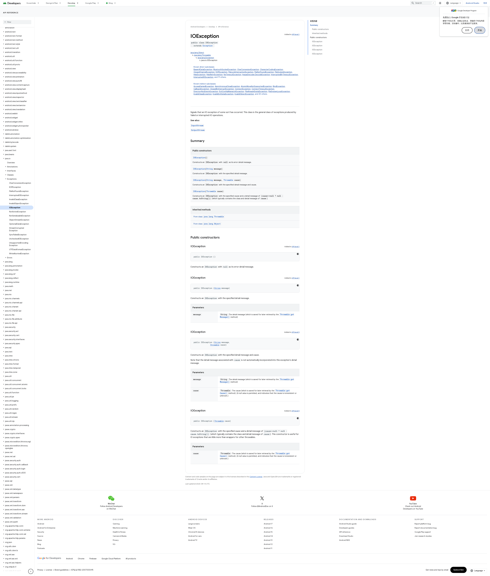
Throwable (228, 180)
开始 (480, 30)
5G (114, 544)
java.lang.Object (197, 52)
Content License (256, 477)
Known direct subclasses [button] (246, 72)
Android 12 (268, 544)
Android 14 (268, 536)
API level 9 (295, 332)
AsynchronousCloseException (227, 86)
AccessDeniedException (204, 86)
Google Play (90, 3)
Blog (111, 3)
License (49, 570)
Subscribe (458, 570)
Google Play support (423, 532)
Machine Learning (120, 528)
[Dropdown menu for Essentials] (39, 3)
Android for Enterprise (46, 528)
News (39, 540)
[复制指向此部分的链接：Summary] (207, 141)
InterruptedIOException (203, 77)
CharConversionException (248, 69)
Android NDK (344, 540)
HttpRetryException (214, 74)
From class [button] (209, 217)
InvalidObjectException (244, 94)
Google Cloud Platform (111, 558)
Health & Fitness (119, 532)
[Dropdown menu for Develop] (78, 3)
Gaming (116, 524)
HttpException (199, 74)
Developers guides (346, 528)
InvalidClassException (203, 94)
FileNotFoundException (264, 72)
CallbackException (201, 89)
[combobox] (423, 3)
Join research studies (423, 536)
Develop (71, 3)
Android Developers (198, 27)
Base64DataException (203, 69)
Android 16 (268, 528)
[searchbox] (17, 22)
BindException (279, 86)
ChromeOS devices (196, 532)
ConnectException (243, 89)
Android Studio (472, 3)
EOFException (221, 72)
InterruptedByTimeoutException (284, 74)
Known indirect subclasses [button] (242, 89)
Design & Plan (52, 3)
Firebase (92, 558)
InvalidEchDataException (223, 94)
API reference (11, 12)
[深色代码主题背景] (297, 253)
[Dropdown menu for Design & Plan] (61, 3)
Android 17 (268, 524)
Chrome (81, 558)
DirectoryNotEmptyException (206, 91)
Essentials (31, 3)
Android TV (192, 540)
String (209, 169)
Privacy (116, 540)
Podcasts (41, 548)
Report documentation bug (426, 528)
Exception (208, 45)
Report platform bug (423, 524)
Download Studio (346, 536)
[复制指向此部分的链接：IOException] (208, 246)
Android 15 (268, 532)
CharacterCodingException (271, 69)
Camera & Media (119, 536)
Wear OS (191, 528)
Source (40, 536)
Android (40, 524)
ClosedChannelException (204, 72)
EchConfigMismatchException (231, 91)
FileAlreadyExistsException (256, 91)
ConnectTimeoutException (263, 89)
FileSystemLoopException (279, 91)
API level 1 (295, 34)
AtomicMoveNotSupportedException (256, 86)
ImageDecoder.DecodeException (256, 74)
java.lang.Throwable (202, 55)
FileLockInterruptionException (240, 72)
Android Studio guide (348, 524)
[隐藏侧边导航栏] (30, 571)
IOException (199, 157)
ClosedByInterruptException (222, 89)
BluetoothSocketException (224, 69)
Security (40, 532)
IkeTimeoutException (232, 74)
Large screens (194, 524)
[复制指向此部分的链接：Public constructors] (222, 237)
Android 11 (268, 548)
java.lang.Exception (206, 58)
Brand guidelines (62, 570)
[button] (16, 32)
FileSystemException (283, 72)
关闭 (467, 30)
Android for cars (194, 536)
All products (131, 558)
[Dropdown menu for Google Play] (99, 3)
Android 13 (268, 540)
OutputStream (197, 130)
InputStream (197, 125)
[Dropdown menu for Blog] (116, 3)
